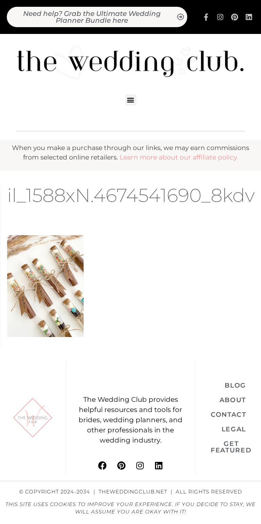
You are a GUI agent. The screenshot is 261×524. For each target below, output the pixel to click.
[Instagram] (220, 17)
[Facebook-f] (206, 17)
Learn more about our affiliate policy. (179, 157)
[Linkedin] (249, 17)
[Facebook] (102, 465)
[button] (130, 100)
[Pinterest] (234, 17)
